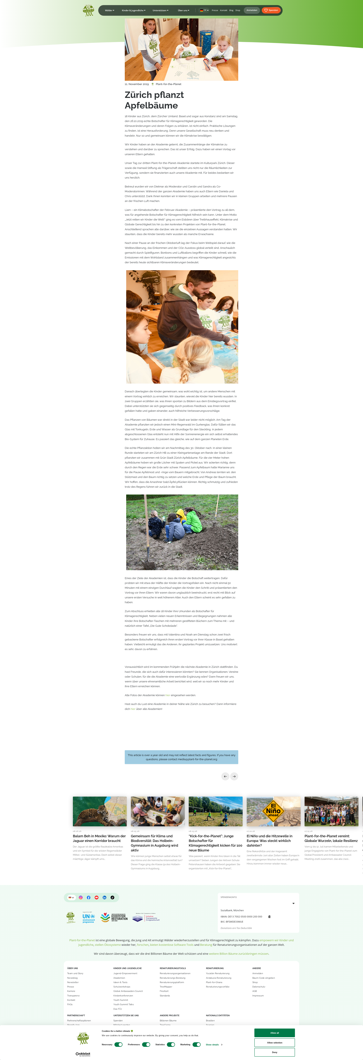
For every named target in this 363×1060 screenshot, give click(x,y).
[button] (109, 10)
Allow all (274, 1033)
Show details (212, 1044)
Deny (274, 1052)
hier (168, 695)
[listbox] (258, 903)
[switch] (146, 1044)
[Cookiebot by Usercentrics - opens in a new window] (83, 1054)
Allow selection (274, 1042)
